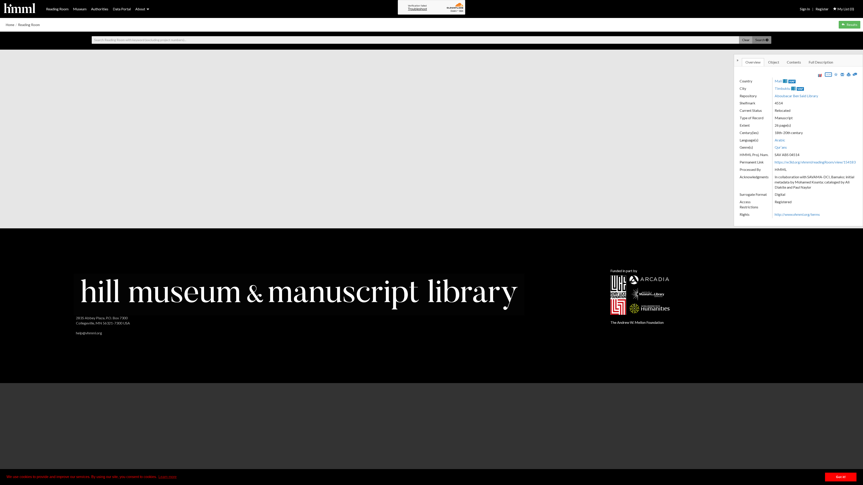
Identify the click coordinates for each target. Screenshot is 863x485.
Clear (746, 40)
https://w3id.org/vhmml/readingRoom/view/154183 (815, 162)
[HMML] (299, 294)
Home (10, 25)
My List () (845, 9)
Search (760, 40)
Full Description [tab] (821, 62)
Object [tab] (773, 62)
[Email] (842, 74)
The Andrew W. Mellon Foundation (637, 322)
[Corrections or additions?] (855, 74)
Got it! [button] (841, 477)
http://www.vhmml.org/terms (797, 214)
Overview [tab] (753, 62)
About (140, 9)
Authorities (99, 9)
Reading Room (57, 9)
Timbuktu (782, 88)
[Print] (848, 74)
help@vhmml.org (89, 333)
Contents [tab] (794, 62)
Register (822, 9)
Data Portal (122, 9)
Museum (80, 9)
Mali (778, 81)
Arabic (780, 140)
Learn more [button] (167, 477)
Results (852, 24)
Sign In (805, 9)
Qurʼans (781, 147)
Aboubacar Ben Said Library (796, 96)
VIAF (792, 81)
